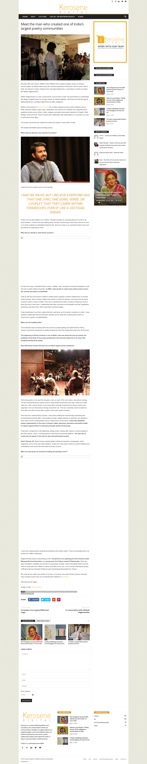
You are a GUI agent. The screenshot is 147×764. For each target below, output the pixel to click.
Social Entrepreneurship (62, 17)
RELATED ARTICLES (28, 621)
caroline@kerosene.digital (36, 743)
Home (25, 17)
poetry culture (67, 591)
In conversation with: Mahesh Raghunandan (78, 611)
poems (54, 591)
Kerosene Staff (100, 200)
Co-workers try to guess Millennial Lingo (35, 611)
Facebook (65, 577)
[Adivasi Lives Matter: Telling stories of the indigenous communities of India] (99, 101)
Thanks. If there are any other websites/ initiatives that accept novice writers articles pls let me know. (112, 145)
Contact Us (123, 759)
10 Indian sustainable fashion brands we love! (78, 643)
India (41, 591)
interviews (47, 591)
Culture (43, 17)
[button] (125, 16)
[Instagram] (115, 1)
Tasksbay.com (24, 761)
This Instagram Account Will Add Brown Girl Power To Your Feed (31, 643)
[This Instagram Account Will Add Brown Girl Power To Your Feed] (31, 632)
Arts (33, 17)
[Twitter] (122, 1)
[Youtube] (125, 1)
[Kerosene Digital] (73, 8)
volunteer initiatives (27, 593)
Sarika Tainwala (103, 143)
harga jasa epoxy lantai (105, 152)
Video (81, 17)
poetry (59, 591)
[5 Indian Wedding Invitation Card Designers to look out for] (55, 632)
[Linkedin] (119, 1)
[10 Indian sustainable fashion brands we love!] (79, 632)
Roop (101, 160)
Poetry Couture (43, 107)
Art (46, 639)
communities (29, 591)
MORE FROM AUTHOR (43, 621)
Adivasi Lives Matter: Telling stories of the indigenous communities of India (115, 100)
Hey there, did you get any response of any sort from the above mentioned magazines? (112, 162)
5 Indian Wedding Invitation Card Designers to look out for (55, 643)
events (36, 591)
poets (74, 591)
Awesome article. (118, 152)
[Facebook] (112, 1)
